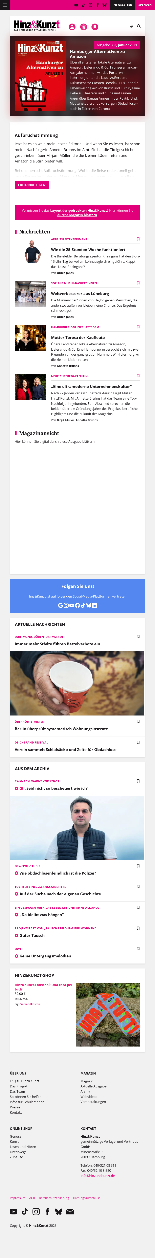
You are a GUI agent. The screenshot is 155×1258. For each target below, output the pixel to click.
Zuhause (16, 1157)
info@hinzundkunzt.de (98, 1176)
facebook (97, 5)
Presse (15, 1107)
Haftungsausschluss (86, 1198)
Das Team (17, 1091)
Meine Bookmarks (95, 27)
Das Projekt (18, 1086)
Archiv (85, 1091)
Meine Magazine (84, 27)
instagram (90, 5)
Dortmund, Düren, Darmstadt (39, 637)
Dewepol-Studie (27, 866)
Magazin (87, 1081)
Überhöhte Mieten (29, 722)
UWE (18, 949)
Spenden (145, 4)
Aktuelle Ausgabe (94, 1086)
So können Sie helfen (26, 1097)
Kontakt (16, 1112)
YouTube (76, 5)
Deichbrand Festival (31, 742)
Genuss (15, 1136)
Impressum (17, 1198)
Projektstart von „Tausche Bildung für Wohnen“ (55, 928)
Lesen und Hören (23, 1146)
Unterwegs (18, 1152)
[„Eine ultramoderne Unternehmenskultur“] (30, 387)
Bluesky (104, 5)
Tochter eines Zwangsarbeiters (40, 887)
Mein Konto (72, 27)
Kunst (14, 1141)
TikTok (83, 5)
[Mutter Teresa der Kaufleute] (30, 338)
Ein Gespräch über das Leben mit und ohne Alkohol (57, 907)
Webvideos (89, 1097)
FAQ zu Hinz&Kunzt (24, 1081)
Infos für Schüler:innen (27, 1102)
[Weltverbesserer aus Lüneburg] (30, 294)
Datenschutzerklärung (54, 1198)
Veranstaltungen (93, 1102)
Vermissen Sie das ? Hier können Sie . (77, 212)
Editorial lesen (32, 185)
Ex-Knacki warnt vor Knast (37, 781)
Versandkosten (30, 1004)
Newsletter (123, 4)
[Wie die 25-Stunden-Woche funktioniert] (30, 250)
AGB (32, 1198)
